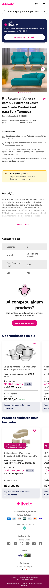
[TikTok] (15, 543)
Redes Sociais (24, 536)
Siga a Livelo (24, 540)
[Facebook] (40, 543)
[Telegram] (28, 543)
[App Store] (23, 569)
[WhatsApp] (21, 543)
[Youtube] (34, 543)
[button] (36, 4)
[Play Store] (26, 569)
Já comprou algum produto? (25, 304)
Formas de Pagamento (24, 511)
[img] (27, 555)
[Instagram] (9, 543)
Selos (24, 550)
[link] (8, 4)
